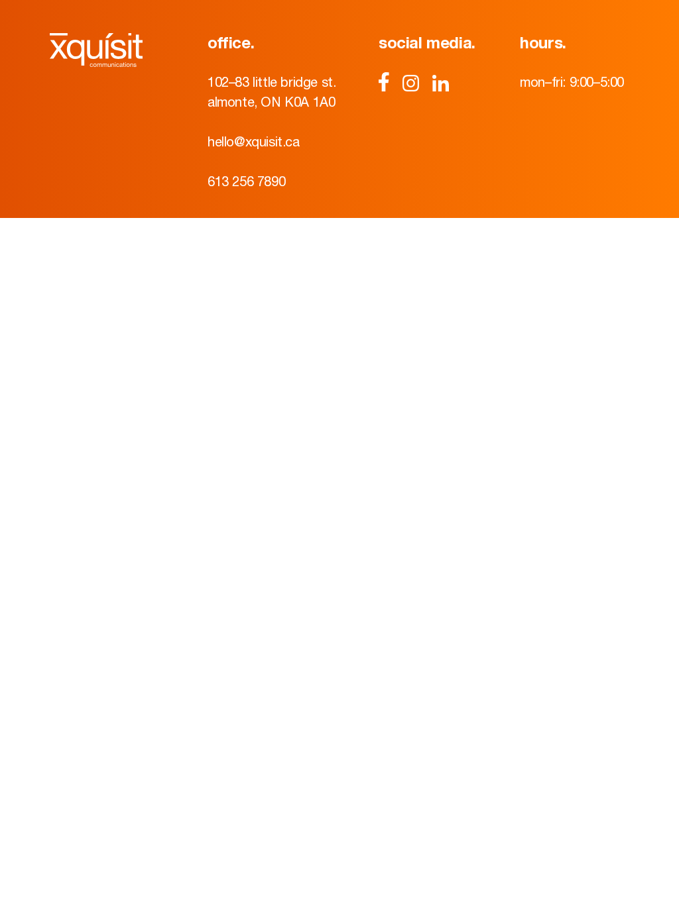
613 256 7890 (246, 181)
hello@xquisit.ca (254, 141)
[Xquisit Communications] (109, 50)
